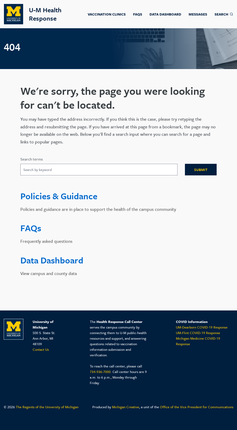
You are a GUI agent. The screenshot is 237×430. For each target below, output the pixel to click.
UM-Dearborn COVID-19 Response (202, 327)
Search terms (31, 159)
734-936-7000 (100, 371)
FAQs (137, 14)
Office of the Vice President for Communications (196, 406)
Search (221, 14)
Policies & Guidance (58, 196)
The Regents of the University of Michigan (47, 406)
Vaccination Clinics (107, 14)
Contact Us (41, 349)
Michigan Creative (125, 406)
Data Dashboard (165, 14)
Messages (198, 14)
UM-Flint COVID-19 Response (198, 332)
